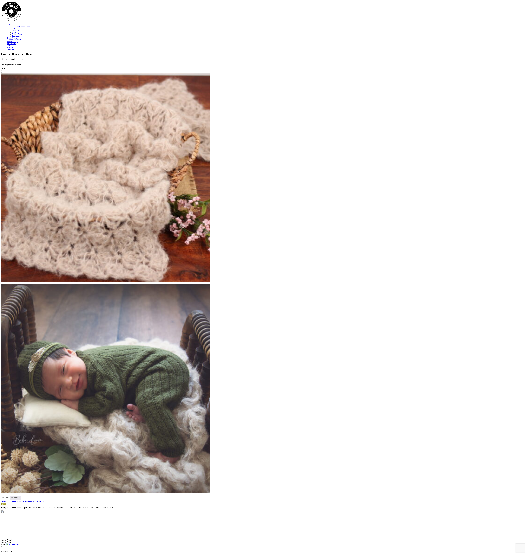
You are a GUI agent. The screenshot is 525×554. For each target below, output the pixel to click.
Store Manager (12, 42)
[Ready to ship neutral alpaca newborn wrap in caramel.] (105, 283)
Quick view (15, 498)
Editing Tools (17, 34)
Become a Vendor (14, 40)
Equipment (16, 36)
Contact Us (11, 49)
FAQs (9, 46)
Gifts (14, 32)
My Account (11, 44)
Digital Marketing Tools (21, 26)
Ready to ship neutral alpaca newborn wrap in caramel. (22, 501)
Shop (8, 25)
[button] (7, 540)
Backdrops (16, 30)
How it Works (12, 38)
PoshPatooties (14, 545)
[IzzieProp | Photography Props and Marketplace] (11, 21)
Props (14, 28)
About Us (10, 47)
